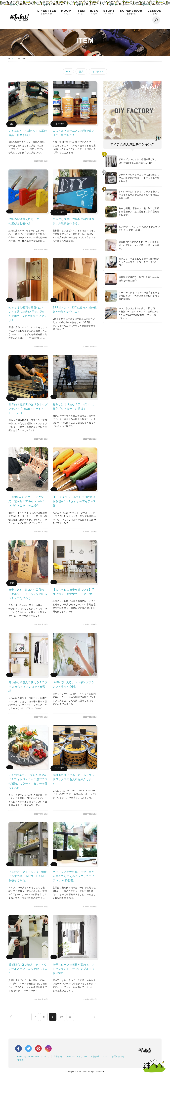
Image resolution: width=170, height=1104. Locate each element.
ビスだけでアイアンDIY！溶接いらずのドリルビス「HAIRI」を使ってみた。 (27, 876)
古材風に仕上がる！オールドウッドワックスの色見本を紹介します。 (73, 779)
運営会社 (21, 1060)
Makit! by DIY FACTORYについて (33, 1056)
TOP (13, 58)
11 (70, 1017)
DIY (68, 71)
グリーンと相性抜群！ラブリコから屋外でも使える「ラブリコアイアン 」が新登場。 (73, 876)
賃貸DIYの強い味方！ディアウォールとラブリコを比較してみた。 (27, 969)
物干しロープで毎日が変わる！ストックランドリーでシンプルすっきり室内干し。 (73, 969)
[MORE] (28, 123)
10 (61, 1017)
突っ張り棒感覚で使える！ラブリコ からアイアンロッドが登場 (27, 686)
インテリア (98, 71)
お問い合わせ (118, 1056)
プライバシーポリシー (76, 1056)
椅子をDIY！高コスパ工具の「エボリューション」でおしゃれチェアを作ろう (27, 594)
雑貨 (81, 71)
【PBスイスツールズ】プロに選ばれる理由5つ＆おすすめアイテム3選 (74, 501)
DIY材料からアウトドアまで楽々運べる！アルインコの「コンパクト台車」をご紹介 (27, 501)
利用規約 (57, 1056)
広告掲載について (99, 1056)
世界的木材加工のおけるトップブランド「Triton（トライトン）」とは (27, 408)
